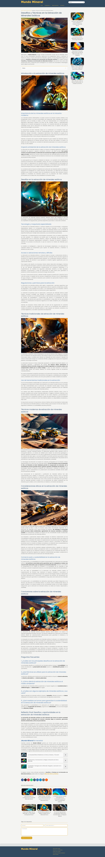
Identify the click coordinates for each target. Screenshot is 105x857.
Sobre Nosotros (55, 5)
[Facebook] (22, 780)
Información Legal (56, 848)
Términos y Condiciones (57, 850)
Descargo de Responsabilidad (59, 853)
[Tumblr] (34, 780)
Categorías (47, 5)
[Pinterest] (28, 780)
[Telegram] (40, 780)
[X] (25, 780)
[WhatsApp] (31, 780)
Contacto (62, 5)
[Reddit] (46, 780)
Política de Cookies (56, 851)
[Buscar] (83, 2)
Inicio (42, 5)
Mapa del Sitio (55, 854)
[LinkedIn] (37, 780)
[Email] (43, 780)
